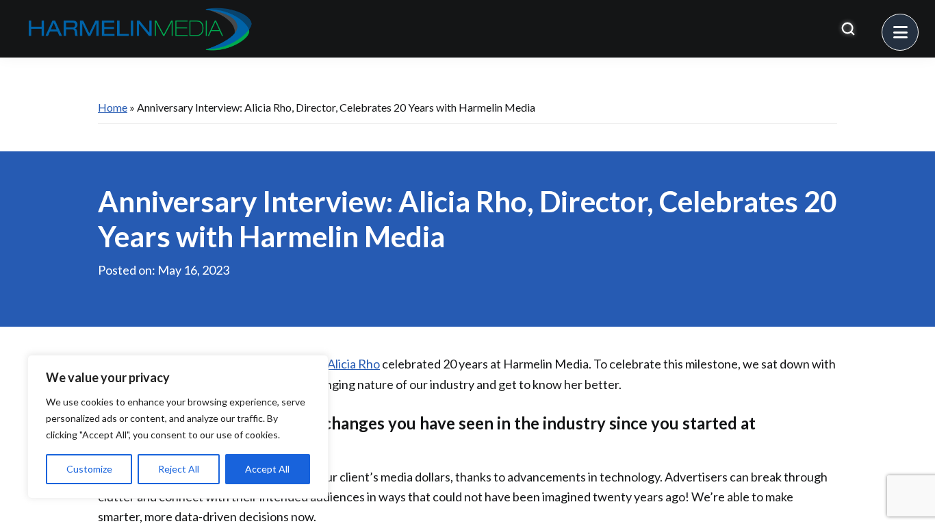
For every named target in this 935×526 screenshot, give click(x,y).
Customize (89, 469)
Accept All (267, 469)
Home (112, 107)
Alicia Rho (353, 363)
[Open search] (848, 28)
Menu (918, 24)
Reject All (178, 469)
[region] (178, 427)
